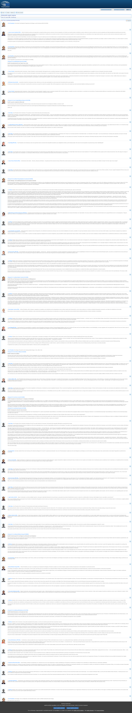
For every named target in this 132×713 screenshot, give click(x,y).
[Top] (130, 44)
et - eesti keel (106, 9)
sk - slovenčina (126, 9)
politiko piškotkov (90, 710)
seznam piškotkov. (100, 710)
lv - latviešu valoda (116, 9)
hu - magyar (118, 9)
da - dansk (104, 9)
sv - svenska (130, 9)
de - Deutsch (105, 9)
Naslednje (12, 12)
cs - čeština (103, 9)
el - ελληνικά (108, 9)
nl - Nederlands (121, 9)
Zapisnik (129, 20)
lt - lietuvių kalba (117, 9)
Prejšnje (8, 12)
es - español (101, 9)
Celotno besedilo (20, 12)
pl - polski (122, 9)
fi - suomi (129, 9)
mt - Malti (120, 9)
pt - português (123, 9)
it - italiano (114, 9)
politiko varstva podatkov (79, 710)
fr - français (110, 9)
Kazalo (3, 12)
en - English (109, 9)
